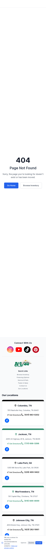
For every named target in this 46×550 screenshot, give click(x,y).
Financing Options (23, 377)
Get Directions (15, 415)
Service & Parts (23, 380)
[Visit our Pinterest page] (35, 349)
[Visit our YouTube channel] (18, 349)
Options (23, 543)
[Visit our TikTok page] (27, 349)
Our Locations (23, 388)
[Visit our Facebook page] (7, 421)
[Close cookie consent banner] (44, 542)
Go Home (11, 185)
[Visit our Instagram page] (10, 349)
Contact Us (23, 386)
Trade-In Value (23, 383)
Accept (38, 543)
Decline (31, 543)
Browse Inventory (31, 185)
